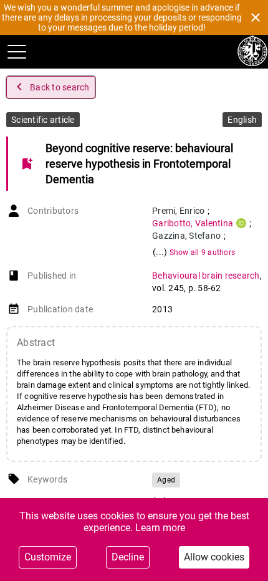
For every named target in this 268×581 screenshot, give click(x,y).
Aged (166, 480)
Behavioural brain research (206, 276)
